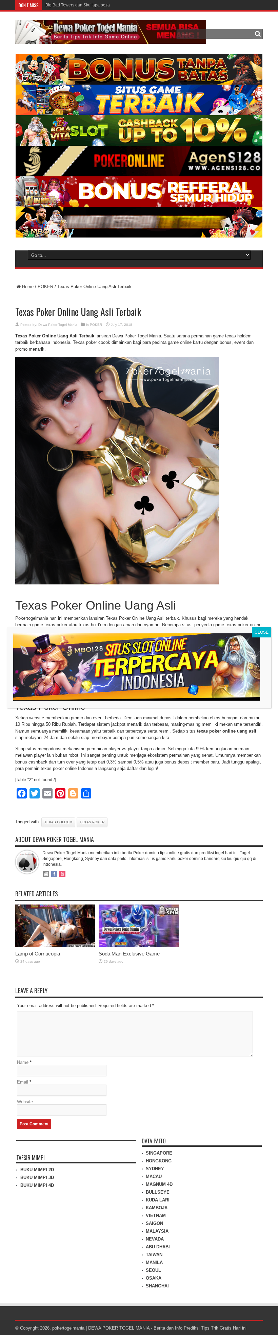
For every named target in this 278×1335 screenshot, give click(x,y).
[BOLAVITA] (139, 83)
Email (22, 1082)
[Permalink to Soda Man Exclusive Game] (139, 945)
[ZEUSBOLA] (139, 113)
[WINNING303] (139, 205)
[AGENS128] (139, 174)
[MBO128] (139, 236)
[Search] (258, 34)
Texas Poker (92, 822)
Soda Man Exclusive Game (129, 953)
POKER (45, 286)
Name (22, 1062)
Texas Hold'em (58, 822)
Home (28, 286)
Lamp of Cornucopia (37, 953)
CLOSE (262, 632)
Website (25, 1101)
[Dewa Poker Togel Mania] (110, 39)
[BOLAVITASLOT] (139, 144)
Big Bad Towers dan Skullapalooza (77, 5)
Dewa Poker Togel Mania (57, 325)
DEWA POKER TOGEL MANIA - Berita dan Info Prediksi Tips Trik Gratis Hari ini (167, 1328)
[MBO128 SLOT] (136, 699)
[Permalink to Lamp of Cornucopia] (55, 945)
